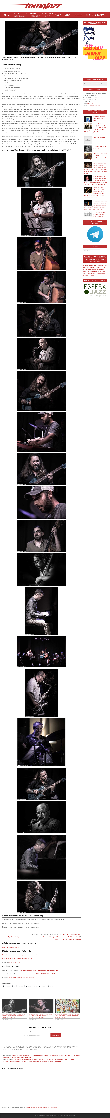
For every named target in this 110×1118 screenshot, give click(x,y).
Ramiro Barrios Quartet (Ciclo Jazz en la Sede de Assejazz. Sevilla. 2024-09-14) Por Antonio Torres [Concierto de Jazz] (14, 1015)
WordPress (72, 1115)
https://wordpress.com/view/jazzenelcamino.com (17, 958)
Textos (54, 1046)
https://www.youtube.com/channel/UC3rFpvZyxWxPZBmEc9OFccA (39, 970)
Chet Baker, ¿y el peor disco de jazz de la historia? (99, 118)
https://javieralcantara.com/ (10, 947)
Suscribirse (55, 1035)
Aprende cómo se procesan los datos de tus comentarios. (41, 1107)
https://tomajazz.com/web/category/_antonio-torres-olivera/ (21, 955)
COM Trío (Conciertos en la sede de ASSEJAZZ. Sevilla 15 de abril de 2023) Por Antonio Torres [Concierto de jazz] (67, 1015)
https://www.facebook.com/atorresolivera (68, 939)
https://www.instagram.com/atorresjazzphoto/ (22, 937)
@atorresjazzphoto (15, 962)
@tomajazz (90, 103)
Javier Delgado (56, 1047)
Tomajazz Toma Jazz (94, 105)
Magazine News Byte (58, 1115)
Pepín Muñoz (20, 1049)
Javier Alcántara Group (44, 1047)
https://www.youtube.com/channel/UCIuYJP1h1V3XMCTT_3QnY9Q (36, 974)
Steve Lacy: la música (99, 137)
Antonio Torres (15, 1047)
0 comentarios (33, 1049)
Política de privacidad (40, 1115)
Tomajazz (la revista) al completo (67, 1046)
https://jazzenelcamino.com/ (71, 934)
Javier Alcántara (31, 1047)
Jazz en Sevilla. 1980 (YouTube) (70, 937)
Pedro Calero (12, 1049)
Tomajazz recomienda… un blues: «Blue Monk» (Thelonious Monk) (99, 214)
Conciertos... (47, 1046)
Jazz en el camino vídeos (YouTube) (48, 937)
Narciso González (67, 1047)
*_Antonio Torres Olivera (35, 1046)
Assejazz (23, 1047)
